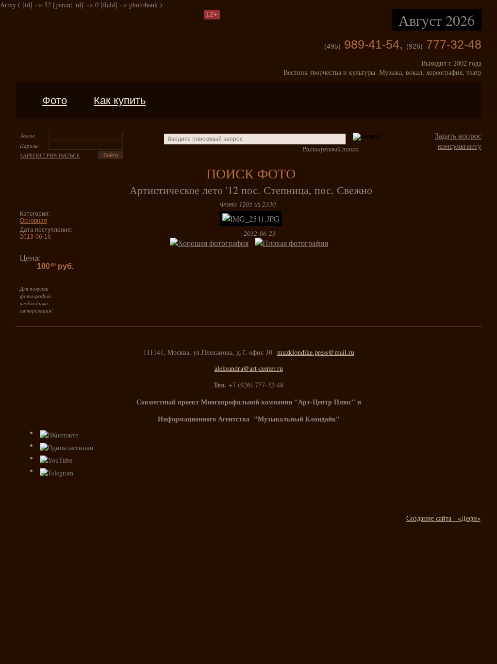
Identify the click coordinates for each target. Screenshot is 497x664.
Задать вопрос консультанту (458, 140)
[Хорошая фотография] (211, 243)
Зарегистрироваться (50, 155)
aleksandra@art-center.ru (249, 368)
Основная (33, 220)
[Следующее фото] (266, 218)
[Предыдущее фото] (235, 218)
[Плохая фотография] (293, 243)
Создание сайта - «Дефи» (443, 518)
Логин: (27, 135)
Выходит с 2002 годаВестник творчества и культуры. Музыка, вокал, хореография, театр (382, 67)
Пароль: (29, 145)
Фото (54, 100)
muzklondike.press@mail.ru (315, 352)
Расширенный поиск (330, 148)
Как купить (120, 100)
